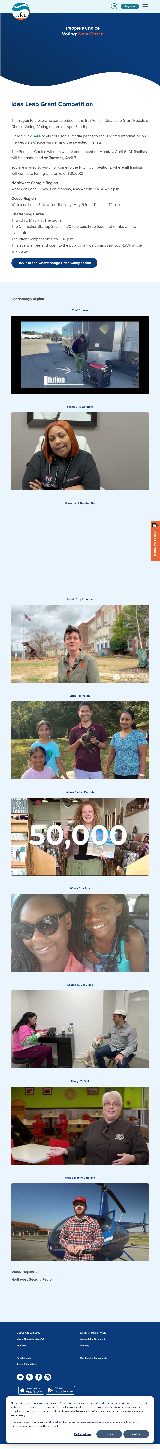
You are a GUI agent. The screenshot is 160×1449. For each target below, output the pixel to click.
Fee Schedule (24, 1358)
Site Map (84, 1345)
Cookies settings (82, 1434)
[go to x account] (30, 1377)
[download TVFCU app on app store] (31, 1390)
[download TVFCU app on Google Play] (60, 1390)
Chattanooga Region (27, 298)
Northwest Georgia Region (32, 1279)
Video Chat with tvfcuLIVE (30, 1339)
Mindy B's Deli (80, 1081)
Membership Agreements (93, 1358)
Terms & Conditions (27, 1364)
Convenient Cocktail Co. (80, 503)
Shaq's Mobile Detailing (80, 1178)
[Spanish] (114, 6)
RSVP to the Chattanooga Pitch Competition (54, 263)
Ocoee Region (22, 1271)
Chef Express (80, 310)
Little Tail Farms (80, 696)
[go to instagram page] (47, 1377)
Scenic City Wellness (80, 407)
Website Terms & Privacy (93, 1333)
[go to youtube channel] (20, 1377)
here (37, 136)
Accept (109, 1434)
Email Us (21, 1345)
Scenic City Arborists (80, 599)
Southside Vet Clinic (80, 985)
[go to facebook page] (39, 1377)
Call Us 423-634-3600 (28, 1333)
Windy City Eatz (80, 888)
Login (129, 6)
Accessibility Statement (92, 1339)
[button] (114, 6)
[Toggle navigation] (145, 6)
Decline (136, 1434)
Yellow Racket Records (80, 792)
